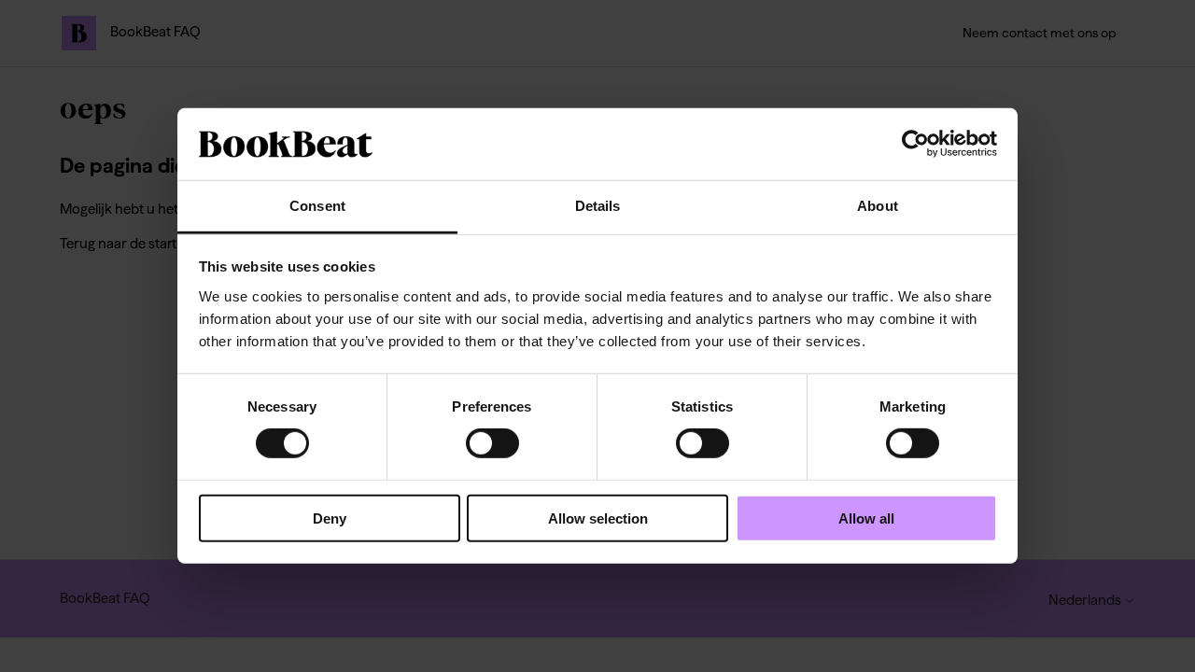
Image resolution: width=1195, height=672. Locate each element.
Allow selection (598, 517)
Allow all (866, 517)
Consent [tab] (317, 206)
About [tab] (877, 206)
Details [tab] (598, 206)
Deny (329, 517)
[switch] (492, 443)
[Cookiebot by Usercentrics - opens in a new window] (915, 144)
